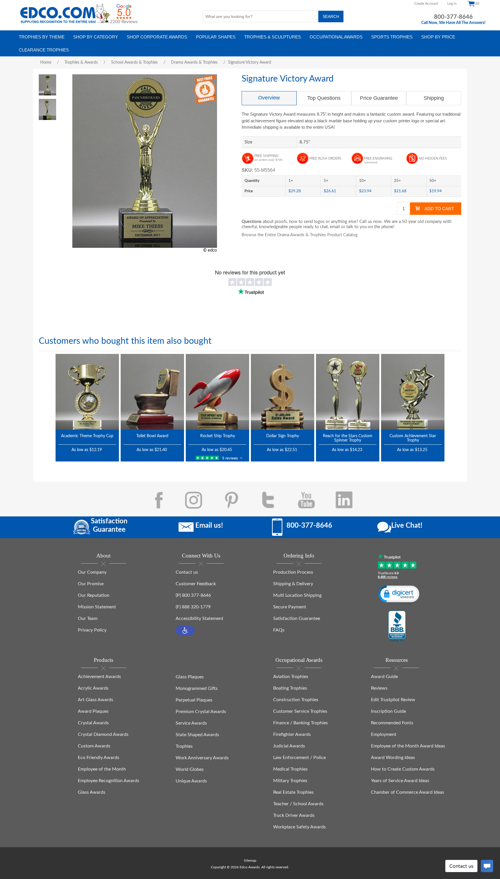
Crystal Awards (93, 723)
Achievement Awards (99, 676)
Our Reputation (93, 595)
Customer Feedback (196, 583)
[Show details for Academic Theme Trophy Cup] (87, 392)
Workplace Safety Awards (299, 827)
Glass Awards (91, 792)
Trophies (184, 746)
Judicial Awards (289, 746)
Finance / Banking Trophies (300, 723)
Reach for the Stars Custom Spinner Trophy (347, 438)
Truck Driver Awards (294, 815)
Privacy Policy (92, 630)
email (335, 227)
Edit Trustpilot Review (393, 699)
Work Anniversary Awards (202, 758)
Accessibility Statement (199, 618)
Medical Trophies (290, 769)
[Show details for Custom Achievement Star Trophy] (412, 392)
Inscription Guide (388, 711)
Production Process (293, 572)
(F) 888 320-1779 (193, 607)
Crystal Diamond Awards (103, 734)
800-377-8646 (453, 17)
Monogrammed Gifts (197, 688)
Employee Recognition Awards (108, 780)
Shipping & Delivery (293, 583)
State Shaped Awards (197, 734)
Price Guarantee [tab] (379, 98)
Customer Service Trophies (300, 711)
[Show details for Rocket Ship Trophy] (217, 392)
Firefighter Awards (292, 734)
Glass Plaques (190, 677)
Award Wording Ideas (393, 757)
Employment (383, 734)
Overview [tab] (269, 98)
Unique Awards (191, 781)
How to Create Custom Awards (403, 769)
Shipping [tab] (434, 98)
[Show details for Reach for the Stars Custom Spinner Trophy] (347, 392)
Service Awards (191, 723)
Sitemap (250, 860)
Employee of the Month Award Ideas (408, 746)
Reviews (379, 688)
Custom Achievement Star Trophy (412, 438)
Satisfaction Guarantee (296, 618)
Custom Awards (94, 746)
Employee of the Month (102, 769)
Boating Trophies (290, 688)
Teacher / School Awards (298, 804)
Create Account (426, 3)
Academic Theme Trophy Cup (87, 436)
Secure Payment (289, 607)
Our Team (88, 618)
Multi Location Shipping (297, 595)
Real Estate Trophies (293, 792)
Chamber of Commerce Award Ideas (407, 792)
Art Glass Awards (95, 699)
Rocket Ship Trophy (217, 436)
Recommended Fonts (392, 723)
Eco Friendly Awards (98, 757)
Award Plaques (93, 711)
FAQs (278, 630)
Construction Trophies (295, 699)
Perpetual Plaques (194, 700)
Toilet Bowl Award (152, 436)
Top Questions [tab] (324, 98)
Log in (452, 3)
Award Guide (384, 676)
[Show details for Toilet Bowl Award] (152, 392)
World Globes (190, 769)
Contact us (187, 572)
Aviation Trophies (290, 676)
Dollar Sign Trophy (282, 436)
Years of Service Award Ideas (400, 780)
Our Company (92, 572)
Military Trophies (290, 780)
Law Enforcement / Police (299, 757)
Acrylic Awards (93, 688)
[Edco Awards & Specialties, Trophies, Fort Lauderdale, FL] (397, 626)
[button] (185, 630)
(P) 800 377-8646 (193, 595)
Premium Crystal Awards (201, 711)
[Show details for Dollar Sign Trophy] (282, 392)
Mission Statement (97, 607)
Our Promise (91, 583)
